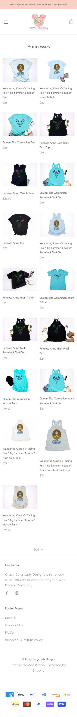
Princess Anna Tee (13, 243)
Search (10, 617)
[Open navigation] (6, 22)
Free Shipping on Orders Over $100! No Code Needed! (38, 4)
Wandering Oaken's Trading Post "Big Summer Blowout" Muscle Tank (19, 519)
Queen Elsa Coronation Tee (19, 142)
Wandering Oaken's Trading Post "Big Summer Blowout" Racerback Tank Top (56, 247)
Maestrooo (36, 665)
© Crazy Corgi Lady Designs (38, 659)
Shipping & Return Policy (24, 640)
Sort (37, 549)
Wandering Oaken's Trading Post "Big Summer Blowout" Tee (19, 92)
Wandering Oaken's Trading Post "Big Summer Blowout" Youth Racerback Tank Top (56, 465)
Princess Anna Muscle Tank (18, 193)
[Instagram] (16, 593)
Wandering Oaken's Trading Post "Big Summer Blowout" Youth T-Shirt (56, 92)
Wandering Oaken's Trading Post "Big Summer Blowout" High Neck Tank (19, 453)
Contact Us (14, 625)
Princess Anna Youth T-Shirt (18, 298)
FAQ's (9, 632)
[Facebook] (6, 593)
